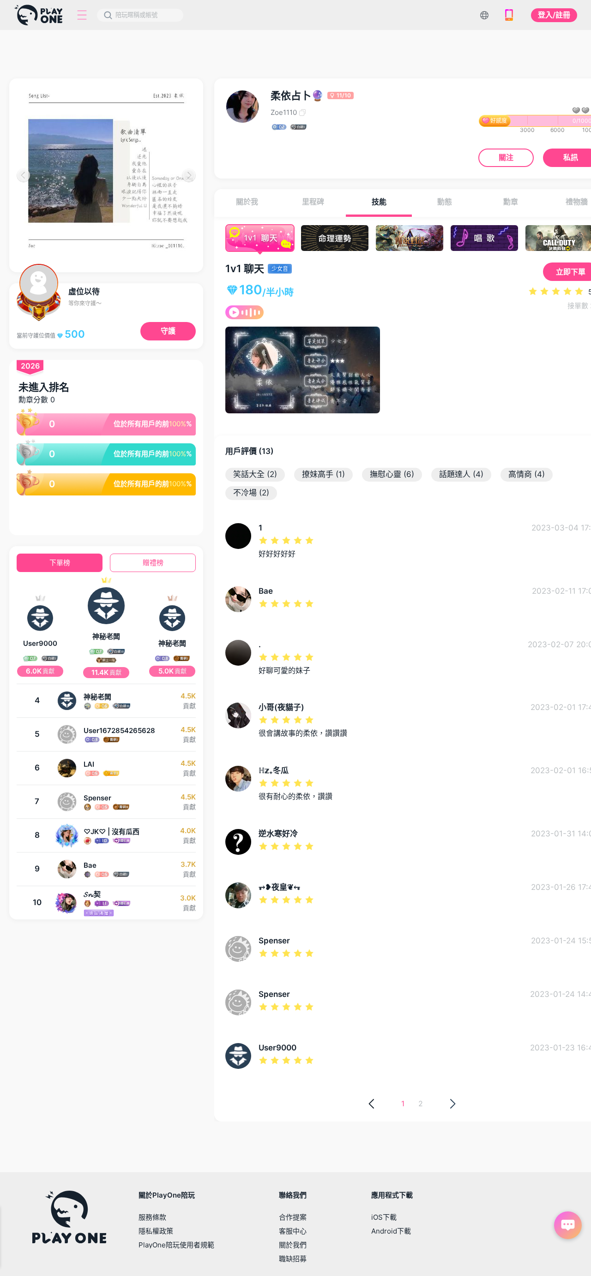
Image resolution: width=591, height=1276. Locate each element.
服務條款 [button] (152, 1217)
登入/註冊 (554, 14)
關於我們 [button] (293, 1244)
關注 (506, 157)
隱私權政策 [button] (156, 1231)
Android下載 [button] (391, 1231)
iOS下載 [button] (384, 1217)
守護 (168, 330)
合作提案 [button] (293, 1217)
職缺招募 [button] (293, 1258)
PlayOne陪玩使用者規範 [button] (176, 1244)
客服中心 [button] (293, 1231)
